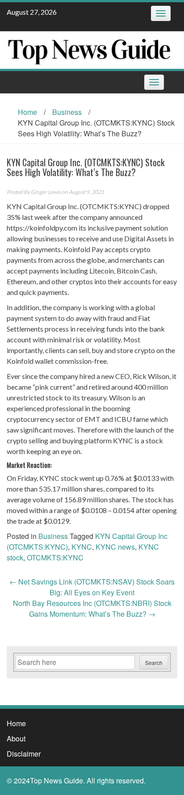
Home (27, 112)
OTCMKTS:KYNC (55, 557)
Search (154, 662)
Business (67, 112)
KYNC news (115, 547)
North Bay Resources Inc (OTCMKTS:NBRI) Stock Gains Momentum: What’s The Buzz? (92, 608)
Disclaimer (24, 754)
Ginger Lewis (46, 192)
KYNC (81, 547)
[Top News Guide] (89, 49)
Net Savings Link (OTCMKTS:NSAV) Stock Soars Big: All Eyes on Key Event (92, 586)
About (16, 738)
